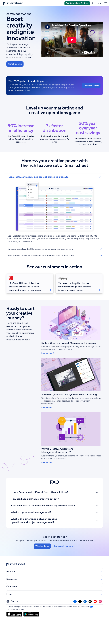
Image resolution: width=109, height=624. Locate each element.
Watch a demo (15, 63)
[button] (92, 3)
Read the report (91, 85)
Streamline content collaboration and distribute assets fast (41, 255)
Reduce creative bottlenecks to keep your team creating (40, 249)
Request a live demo (63, 546)
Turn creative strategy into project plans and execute (38, 177)
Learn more (46, 353)
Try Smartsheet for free (77, 3)
